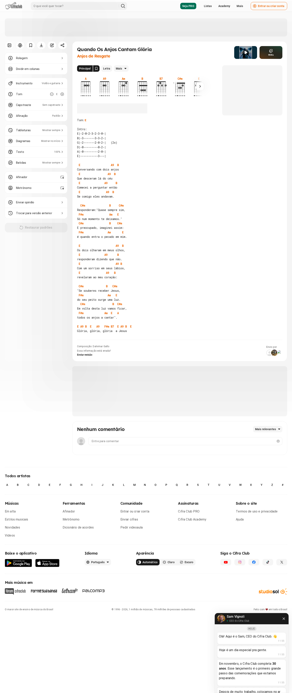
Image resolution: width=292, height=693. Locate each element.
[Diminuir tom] (52, 94)
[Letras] (70, 590)
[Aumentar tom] (62, 94)
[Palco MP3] (93, 590)
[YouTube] (225, 562)
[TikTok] (267, 562)
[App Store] (47, 563)
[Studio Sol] (273, 591)
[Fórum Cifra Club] (15, 591)
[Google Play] (18, 563)
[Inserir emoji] (278, 441)
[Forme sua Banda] (44, 591)
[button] (245, 52)
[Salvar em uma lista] (30, 45)
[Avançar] (200, 86)
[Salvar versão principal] (96, 68)
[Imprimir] (19, 45)
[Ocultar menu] (9, 45)
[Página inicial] (14, 6)
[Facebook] (253, 562)
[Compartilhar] (62, 45)
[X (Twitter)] (281, 562)
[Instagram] (239, 562)
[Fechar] (284, 618)
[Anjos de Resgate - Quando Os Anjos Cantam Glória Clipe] (245, 52)
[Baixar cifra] (41, 45)
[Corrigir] (51, 45)
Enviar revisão (84, 354)
